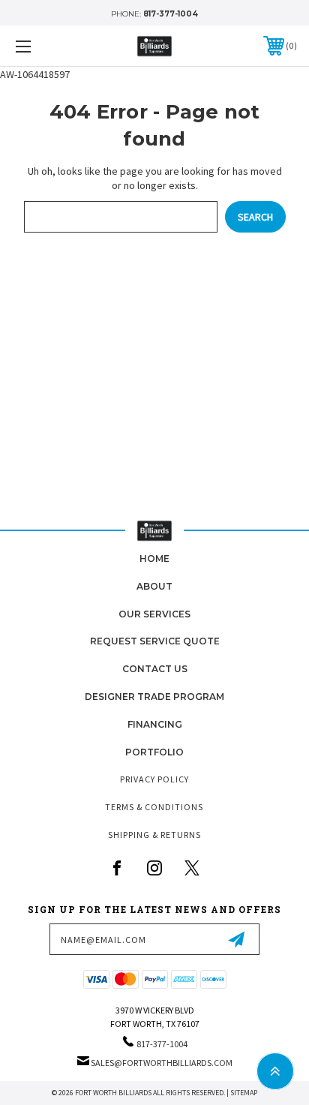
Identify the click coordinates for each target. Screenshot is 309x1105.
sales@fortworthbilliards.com (161, 1062)
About (154, 586)
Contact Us (155, 668)
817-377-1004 (170, 14)
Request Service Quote (155, 641)
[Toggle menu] (43, 46)
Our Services (154, 614)
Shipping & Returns (154, 834)
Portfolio (154, 752)
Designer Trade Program (154, 696)
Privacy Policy (154, 779)
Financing (155, 724)
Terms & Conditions (154, 806)
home (155, 558)
